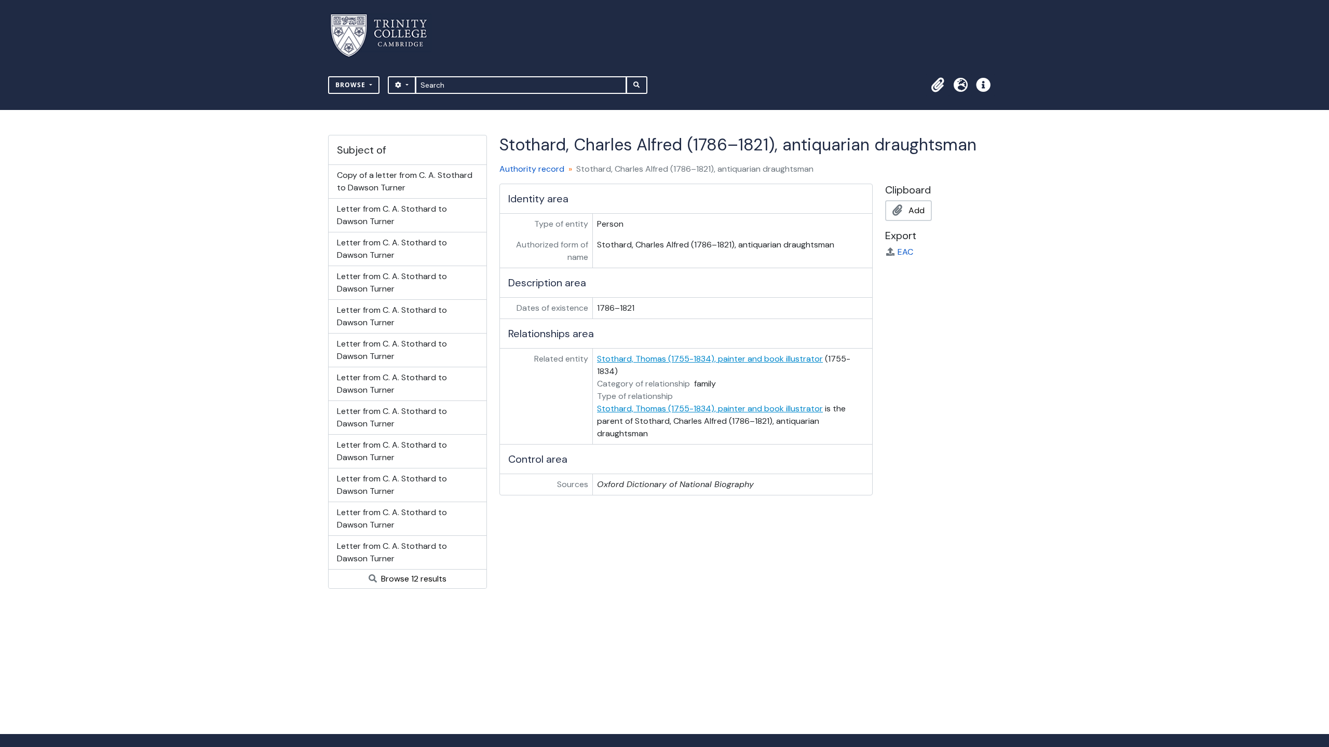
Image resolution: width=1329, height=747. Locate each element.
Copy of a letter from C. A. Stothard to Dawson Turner (404, 181)
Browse (351, 84)
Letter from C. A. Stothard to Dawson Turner (392, 215)
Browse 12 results (412, 578)
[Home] (385, 35)
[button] (937, 85)
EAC (905, 251)
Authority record (531, 168)
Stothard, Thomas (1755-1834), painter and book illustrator (710, 358)
